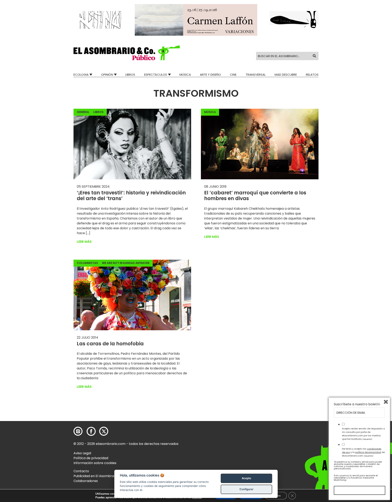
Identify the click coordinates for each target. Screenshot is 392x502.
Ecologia (81, 74)
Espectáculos (155, 74)
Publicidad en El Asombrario (96, 476)
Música (185, 74)
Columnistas (87, 263)
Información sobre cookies (95, 463)
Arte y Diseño (210, 74)
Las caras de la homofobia (110, 343)
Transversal (256, 74)
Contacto (81, 471)
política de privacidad (368, 452)
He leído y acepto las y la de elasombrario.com (363, 452)
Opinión (107, 74)
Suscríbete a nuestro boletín (357, 404)
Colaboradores (86, 481)
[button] (127, 52)
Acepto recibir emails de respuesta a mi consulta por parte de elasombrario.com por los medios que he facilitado (363, 433)
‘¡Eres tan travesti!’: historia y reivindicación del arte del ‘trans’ (131, 195)
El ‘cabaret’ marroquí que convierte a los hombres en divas (255, 195)
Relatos (312, 74)
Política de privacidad (91, 458)
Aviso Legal (82, 453)
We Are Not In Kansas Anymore (125, 263)
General (83, 112)
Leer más (84, 241)
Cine (233, 74)
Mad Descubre (286, 74)
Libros (130, 74)
